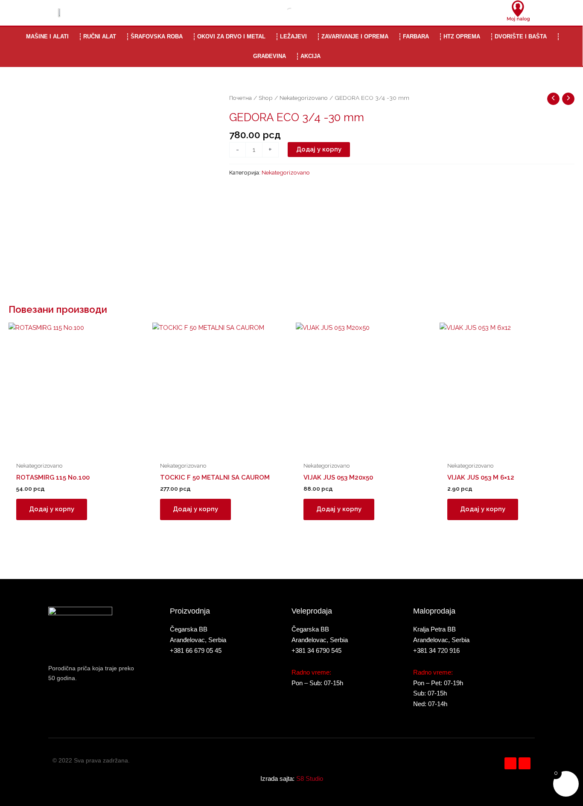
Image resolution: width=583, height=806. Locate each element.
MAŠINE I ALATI (47, 36)
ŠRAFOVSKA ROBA (157, 36)
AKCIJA (310, 56)
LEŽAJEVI (293, 36)
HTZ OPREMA (461, 36)
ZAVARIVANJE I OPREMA (354, 36)
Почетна (240, 97)
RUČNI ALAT (99, 36)
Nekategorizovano (304, 97)
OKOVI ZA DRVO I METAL (231, 36)
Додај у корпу (318, 149)
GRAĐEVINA (269, 56)
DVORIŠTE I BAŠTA (521, 36)
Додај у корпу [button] (51, 509)
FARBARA (416, 36)
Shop (266, 97)
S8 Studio (309, 778)
